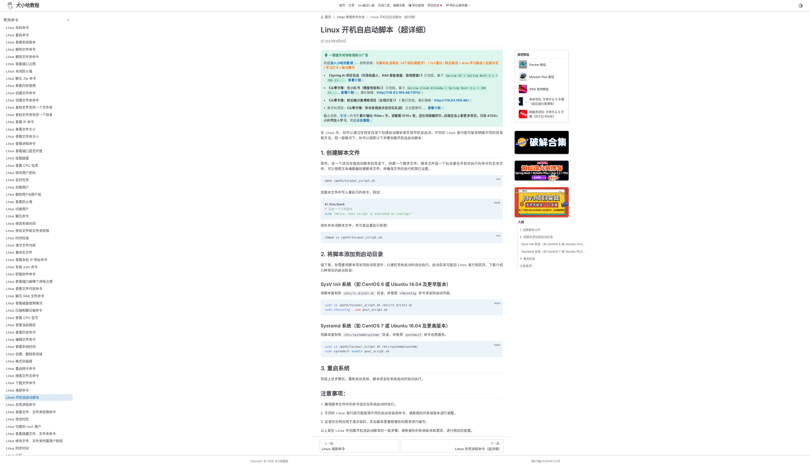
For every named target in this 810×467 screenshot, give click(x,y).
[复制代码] (497, 180)
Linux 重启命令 (17, 35)
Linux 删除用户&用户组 (23, 194)
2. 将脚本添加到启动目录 (536, 237)
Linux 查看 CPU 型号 (22, 318)
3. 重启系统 (527, 258)
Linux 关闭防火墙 (19, 71)
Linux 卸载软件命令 (21, 274)
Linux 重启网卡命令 (21, 368)
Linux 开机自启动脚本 (22, 397)
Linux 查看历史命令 (21, 332)
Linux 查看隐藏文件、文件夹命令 (31, 434)
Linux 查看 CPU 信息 (22, 165)
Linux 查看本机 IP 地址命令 (26, 260)
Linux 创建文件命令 (21, 93)
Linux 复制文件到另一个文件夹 (29, 107)
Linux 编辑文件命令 (21, 339)
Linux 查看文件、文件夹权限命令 (31, 412)
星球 (343, 116)
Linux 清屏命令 (17, 390)
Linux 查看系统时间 (21, 347)
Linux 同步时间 (17, 448)
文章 (351, 5)
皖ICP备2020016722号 (545, 461)
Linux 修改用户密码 (21, 173)
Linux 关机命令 (17, 28)
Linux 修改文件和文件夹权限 (27, 231)
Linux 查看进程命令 (21, 143)
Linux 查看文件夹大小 (22, 136)
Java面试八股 (366, 5)
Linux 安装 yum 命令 (22, 267)
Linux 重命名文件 (19, 252)
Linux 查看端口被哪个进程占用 (29, 281)
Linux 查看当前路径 (21, 325)
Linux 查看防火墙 (19, 202)
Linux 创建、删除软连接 (24, 354)
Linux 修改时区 (17, 419)
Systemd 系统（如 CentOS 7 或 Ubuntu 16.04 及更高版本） (553, 251)
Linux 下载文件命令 (21, 383)
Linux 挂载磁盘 (17, 158)
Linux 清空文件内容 (21, 245)
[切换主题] (800, 5)
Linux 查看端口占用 (21, 64)
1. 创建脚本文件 (530, 229)
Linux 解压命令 (17, 216)
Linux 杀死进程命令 (21, 404)
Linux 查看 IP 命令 (20, 122)
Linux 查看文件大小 (21, 129)
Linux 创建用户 (17, 187)
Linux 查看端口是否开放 (24, 151)
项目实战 (433, 5)
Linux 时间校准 (17, 238)
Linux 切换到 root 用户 (23, 426)
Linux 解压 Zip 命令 (21, 78)
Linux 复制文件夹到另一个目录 (29, 115)
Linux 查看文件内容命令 (24, 289)
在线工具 (384, 5)
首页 (342, 5)
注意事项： (527, 266)
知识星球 (418, 5)
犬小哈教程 (281, 461)
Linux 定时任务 (17, 180)
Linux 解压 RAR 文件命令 (25, 296)
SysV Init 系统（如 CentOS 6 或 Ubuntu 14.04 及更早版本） (553, 244)
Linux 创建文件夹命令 (22, 100)
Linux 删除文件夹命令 (22, 57)
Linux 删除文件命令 (21, 49)
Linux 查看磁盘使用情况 (24, 303)
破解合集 (399, 5)
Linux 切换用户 (17, 209)
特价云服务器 (456, 6)
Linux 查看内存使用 (21, 85)
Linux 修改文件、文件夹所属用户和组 (34, 441)
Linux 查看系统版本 (21, 42)
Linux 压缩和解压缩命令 (24, 310)
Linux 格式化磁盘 (19, 361)
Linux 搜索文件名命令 (22, 376)
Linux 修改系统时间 (21, 223)
